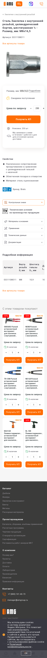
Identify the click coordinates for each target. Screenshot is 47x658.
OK (26, 653)
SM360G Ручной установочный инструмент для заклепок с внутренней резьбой (11, 331)
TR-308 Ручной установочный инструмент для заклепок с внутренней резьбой (10, 383)
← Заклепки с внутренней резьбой (19, 14)
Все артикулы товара (14, 43)
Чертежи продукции (12, 532)
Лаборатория (9, 570)
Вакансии (7, 578)
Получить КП (13, 360)
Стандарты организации (14, 536)
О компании (9, 550)
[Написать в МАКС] (31, 4)
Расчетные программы (13, 528)
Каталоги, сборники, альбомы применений (22, 524)
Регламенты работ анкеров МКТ (18, 543)
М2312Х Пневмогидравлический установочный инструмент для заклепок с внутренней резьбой (13, 435)
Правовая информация (13, 582)
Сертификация (9, 539)
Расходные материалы (13, 512)
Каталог (7, 488)
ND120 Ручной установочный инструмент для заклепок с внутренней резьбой (31, 383)
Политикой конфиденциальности (19, 645)
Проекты (7, 559)
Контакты (8, 589)
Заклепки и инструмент (13, 501)
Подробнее (34, 91)
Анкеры (6, 497)
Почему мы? (8, 555)
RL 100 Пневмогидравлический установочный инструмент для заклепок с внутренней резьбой (34, 435)
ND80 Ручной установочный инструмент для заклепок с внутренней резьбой (31, 331)
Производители (10, 574)
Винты (5, 505)
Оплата (6, 566)
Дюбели (6, 493)
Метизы (6, 508)
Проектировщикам (13, 519)
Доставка (7, 563)
